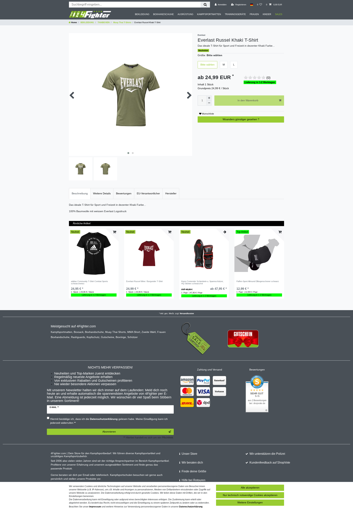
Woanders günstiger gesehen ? (241, 119)
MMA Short (133, 331)
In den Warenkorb (248, 100)
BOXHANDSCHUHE (163, 14)
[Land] (251, 4)
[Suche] (205, 5)
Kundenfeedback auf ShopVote (269, 462)
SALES (278, 14)
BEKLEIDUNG (142, 14)
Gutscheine (107, 337)
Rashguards (78, 337)
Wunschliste (207, 113)
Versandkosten (187, 313)
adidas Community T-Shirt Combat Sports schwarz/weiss (89, 282)
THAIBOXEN (103, 22)
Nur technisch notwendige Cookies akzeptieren (250, 495)
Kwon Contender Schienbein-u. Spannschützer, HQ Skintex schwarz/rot (202, 282)
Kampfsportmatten (61, 331)
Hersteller (170, 193)
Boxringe (121, 337)
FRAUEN (254, 14)
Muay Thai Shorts (115, 331)
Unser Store (189, 453)
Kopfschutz (93, 337)
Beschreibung (80, 193)
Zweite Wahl (149, 331)
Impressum (95, 506)
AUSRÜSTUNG (185, 14)
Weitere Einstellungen (250, 502)
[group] (94, 253)
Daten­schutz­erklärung (190, 506)
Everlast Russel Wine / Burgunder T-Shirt (144, 281)
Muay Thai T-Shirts (122, 22)
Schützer (132, 337)
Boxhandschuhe (94, 331)
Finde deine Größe (194, 471)
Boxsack (78, 331)
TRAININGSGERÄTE (235, 14)
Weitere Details (102, 193)
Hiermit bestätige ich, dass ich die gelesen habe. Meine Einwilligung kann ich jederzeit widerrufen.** (109, 420)
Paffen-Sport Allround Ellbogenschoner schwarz (257, 281)
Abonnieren (109, 431)
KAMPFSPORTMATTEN (209, 14)
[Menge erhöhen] (209, 98)
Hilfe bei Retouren (193, 480)
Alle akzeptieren (250, 487)
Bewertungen (123, 193)
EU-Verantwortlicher (148, 193)
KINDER (267, 14)
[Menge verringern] (209, 103)
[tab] (79, 193)
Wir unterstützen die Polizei (267, 453)
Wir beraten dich (192, 462)
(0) (268, 77)
